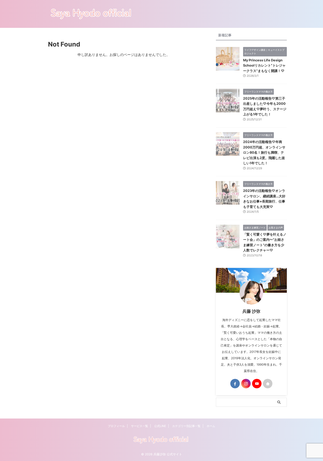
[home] (267, 383)
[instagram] (246, 383)
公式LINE (160, 426)
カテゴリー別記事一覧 (186, 426)
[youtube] (257, 383)
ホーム (211, 426)
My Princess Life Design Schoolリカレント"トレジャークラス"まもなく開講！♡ (264, 65)
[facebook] (235, 383)
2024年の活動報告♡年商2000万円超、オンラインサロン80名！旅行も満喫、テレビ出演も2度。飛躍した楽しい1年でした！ (264, 152)
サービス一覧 (139, 426)
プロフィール (116, 426)
